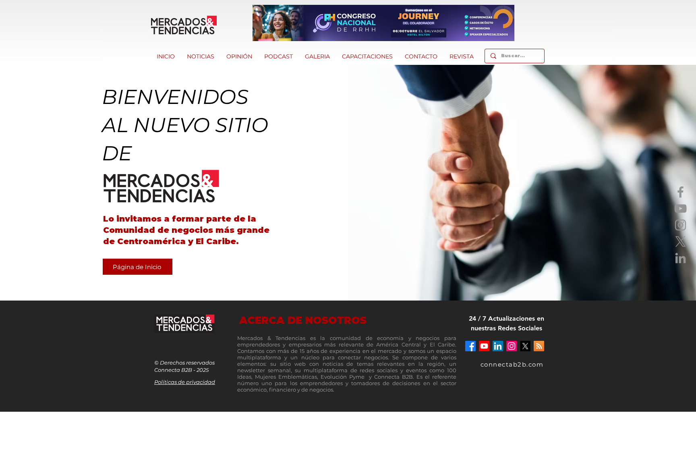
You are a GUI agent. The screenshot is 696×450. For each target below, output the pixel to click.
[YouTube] (680, 208)
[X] (680, 241)
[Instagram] (680, 225)
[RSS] (539, 346)
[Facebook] (680, 192)
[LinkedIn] (680, 258)
